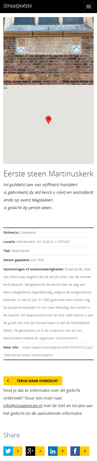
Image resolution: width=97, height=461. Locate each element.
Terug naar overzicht (37, 381)
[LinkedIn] (53, 451)
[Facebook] (75, 451)
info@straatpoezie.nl (22, 405)
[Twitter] (8, 451)
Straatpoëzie (17, 5)
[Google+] (30, 451)
